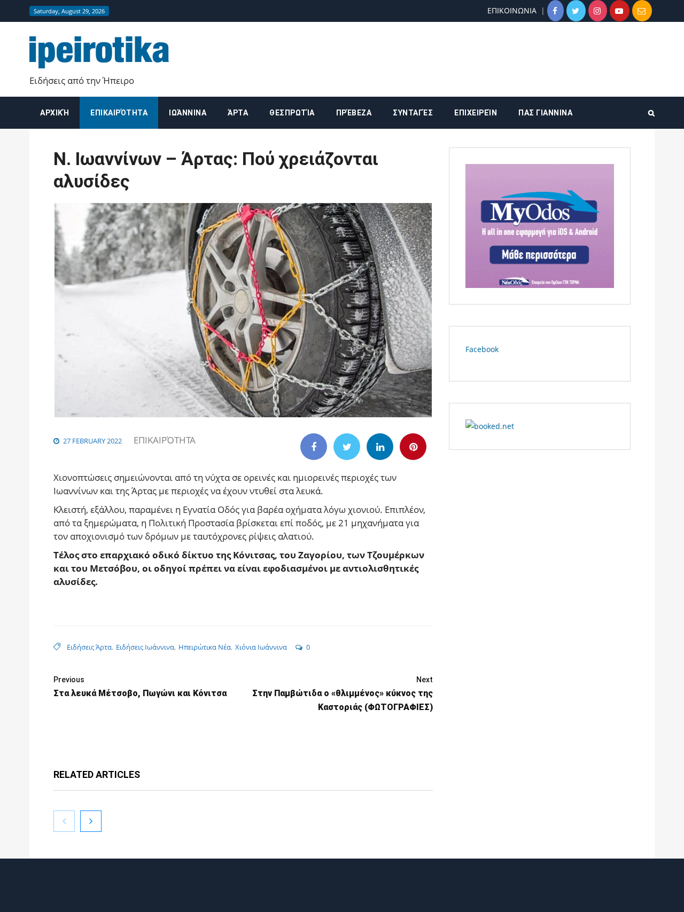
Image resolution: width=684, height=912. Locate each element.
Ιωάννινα (187, 112)
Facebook (482, 349)
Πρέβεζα (354, 112)
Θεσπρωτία (292, 112)
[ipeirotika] (99, 52)
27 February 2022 (92, 441)
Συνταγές (413, 112)
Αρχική (54, 112)
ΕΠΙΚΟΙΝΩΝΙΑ (512, 10)
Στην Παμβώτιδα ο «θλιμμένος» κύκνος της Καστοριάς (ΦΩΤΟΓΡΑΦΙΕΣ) (342, 693)
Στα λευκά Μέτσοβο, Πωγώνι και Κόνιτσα (140, 686)
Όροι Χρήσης (342, 894)
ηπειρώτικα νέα (204, 647)
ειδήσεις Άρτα (89, 647)
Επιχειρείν (475, 112)
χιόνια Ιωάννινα (261, 647)
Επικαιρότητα (118, 112)
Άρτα (238, 112)
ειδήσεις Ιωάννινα (145, 647)
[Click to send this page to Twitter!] (346, 446)
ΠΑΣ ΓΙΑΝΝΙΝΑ (545, 112)
